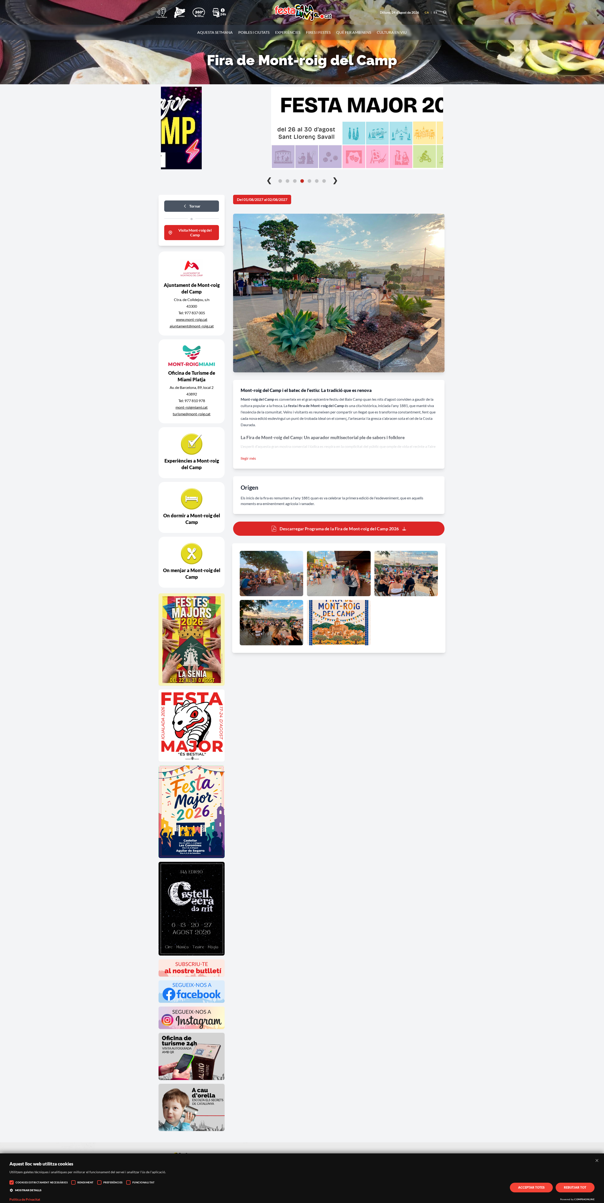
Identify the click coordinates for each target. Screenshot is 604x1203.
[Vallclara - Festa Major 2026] (302, 128)
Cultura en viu (392, 32)
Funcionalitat (143, 1182)
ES (435, 12)
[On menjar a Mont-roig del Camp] (192, 562)
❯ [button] (335, 180)
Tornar (195, 206)
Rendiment (85, 1182)
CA (427, 12)
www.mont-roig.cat (191, 319)
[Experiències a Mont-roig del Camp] (192, 452)
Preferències (113, 1182)
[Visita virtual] (198, 12)
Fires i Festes (318, 32)
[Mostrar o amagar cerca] (445, 12)
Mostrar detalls (28, 1190)
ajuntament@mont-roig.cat (192, 326)
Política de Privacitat (24, 1199)
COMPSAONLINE (584, 1199)
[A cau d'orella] (161, 12)
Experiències (287, 32)
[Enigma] (179, 12)
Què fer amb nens (353, 32)
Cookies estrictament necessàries (42, 1182)
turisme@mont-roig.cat (191, 414)
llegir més (248, 458)
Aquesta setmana (215, 32)
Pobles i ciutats (253, 32)
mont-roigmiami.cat (192, 407)
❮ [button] (269, 180)
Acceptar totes (531, 1187)
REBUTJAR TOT (575, 1187)
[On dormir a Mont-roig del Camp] (192, 507)
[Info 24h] (219, 12)
